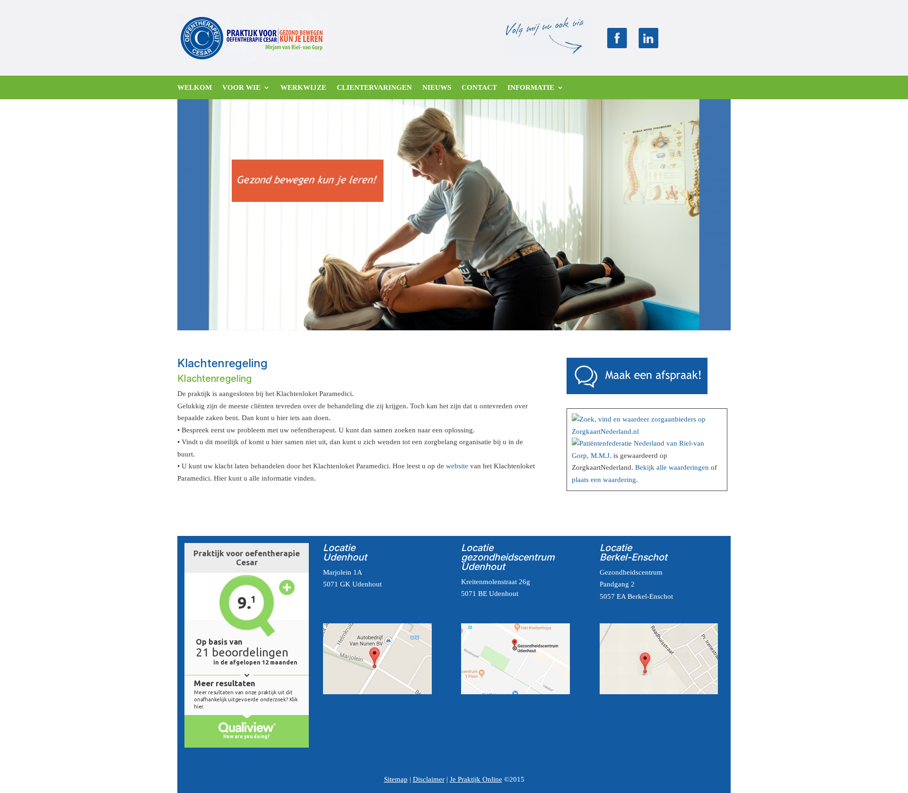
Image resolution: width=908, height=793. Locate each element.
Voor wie (241, 87)
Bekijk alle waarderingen (672, 467)
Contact (479, 87)
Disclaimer (429, 779)
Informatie (530, 87)
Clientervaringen (374, 87)
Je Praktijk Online (476, 779)
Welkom (194, 87)
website (457, 466)
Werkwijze (303, 87)
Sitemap (396, 779)
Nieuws (436, 87)
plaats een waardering (604, 479)
